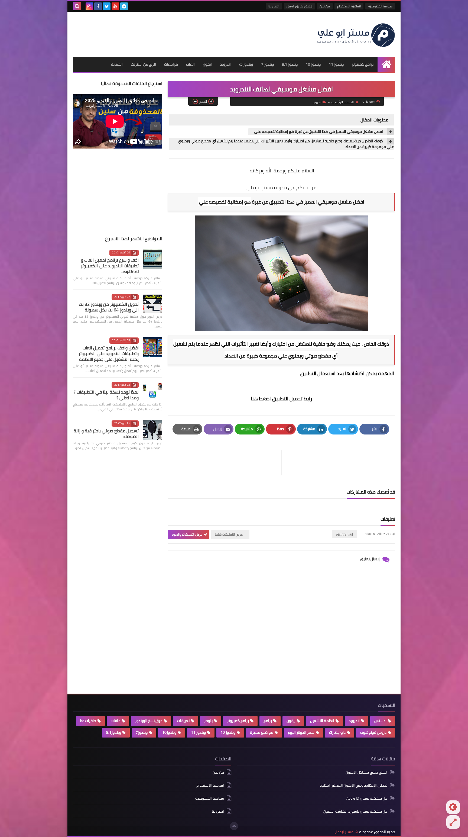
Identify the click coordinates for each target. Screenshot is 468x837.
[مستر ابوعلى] (356, 34)
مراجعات (171, 64)
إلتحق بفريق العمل (299, 6)
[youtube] (115, 6)
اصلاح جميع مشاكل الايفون (366, 773)
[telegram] (124, 6)
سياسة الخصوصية (380, 6)
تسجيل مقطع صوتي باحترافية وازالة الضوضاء (106, 433)
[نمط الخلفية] (453, 822)
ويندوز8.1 (113, 732)
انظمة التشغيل (322, 720)
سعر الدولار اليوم (301, 732)
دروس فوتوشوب (373, 732)
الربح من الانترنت (143, 64)
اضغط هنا (261, 398)
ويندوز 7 (267, 64)
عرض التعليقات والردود (187, 534)
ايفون (207, 64)
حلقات (116, 720)
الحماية (117, 64)
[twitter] (106, 6)
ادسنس (380, 720)
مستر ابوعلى (343, 832)
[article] (227, 462)
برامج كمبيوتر (362, 64)
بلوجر (208, 720)
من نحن (325, 6)
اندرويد (225, 64)
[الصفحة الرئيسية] (386, 64)
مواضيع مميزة (261, 732)
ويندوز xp (246, 64)
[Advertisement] (171, 32)
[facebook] (98, 6)
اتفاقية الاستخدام (349, 6)
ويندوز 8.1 (290, 64)
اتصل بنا (273, 6)
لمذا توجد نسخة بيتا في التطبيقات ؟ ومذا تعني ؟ (106, 395)
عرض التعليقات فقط (229, 534)
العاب (190, 64)
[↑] (234, 826)
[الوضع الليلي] (453, 807)
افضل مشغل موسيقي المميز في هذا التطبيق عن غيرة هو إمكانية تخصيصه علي (318, 131)
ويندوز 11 (336, 64)
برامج (268, 720)
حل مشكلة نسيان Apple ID (366, 798)
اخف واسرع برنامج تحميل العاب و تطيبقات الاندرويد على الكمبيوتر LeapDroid (110, 265)
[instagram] (89, 6)
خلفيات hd (88, 720)
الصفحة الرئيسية (343, 102)
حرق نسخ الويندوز (148, 720)
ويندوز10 (169, 732)
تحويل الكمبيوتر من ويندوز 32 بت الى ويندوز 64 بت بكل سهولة (109, 307)
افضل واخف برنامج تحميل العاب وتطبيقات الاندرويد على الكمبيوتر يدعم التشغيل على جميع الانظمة (109, 353)
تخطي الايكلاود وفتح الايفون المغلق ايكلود (353, 785)
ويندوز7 (142, 732)
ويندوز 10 (313, 64)
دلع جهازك (337, 732)
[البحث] (77, 6)
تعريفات (183, 720)
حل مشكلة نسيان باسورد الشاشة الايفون (355, 811)
